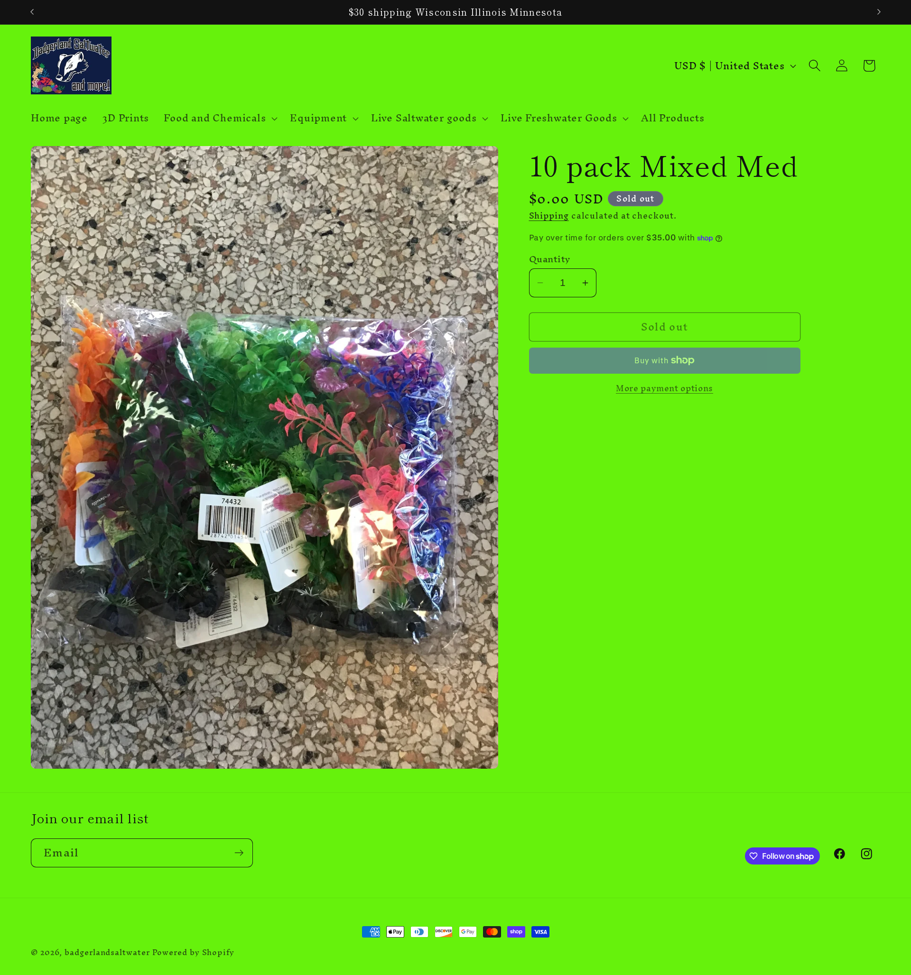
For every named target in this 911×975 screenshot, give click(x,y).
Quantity (549, 259)
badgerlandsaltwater (107, 952)
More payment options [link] (664, 389)
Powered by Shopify (193, 952)
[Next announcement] (879, 12)
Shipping (549, 216)
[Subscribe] (238, 852)
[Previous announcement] (32, 12)
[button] (220, 118)
